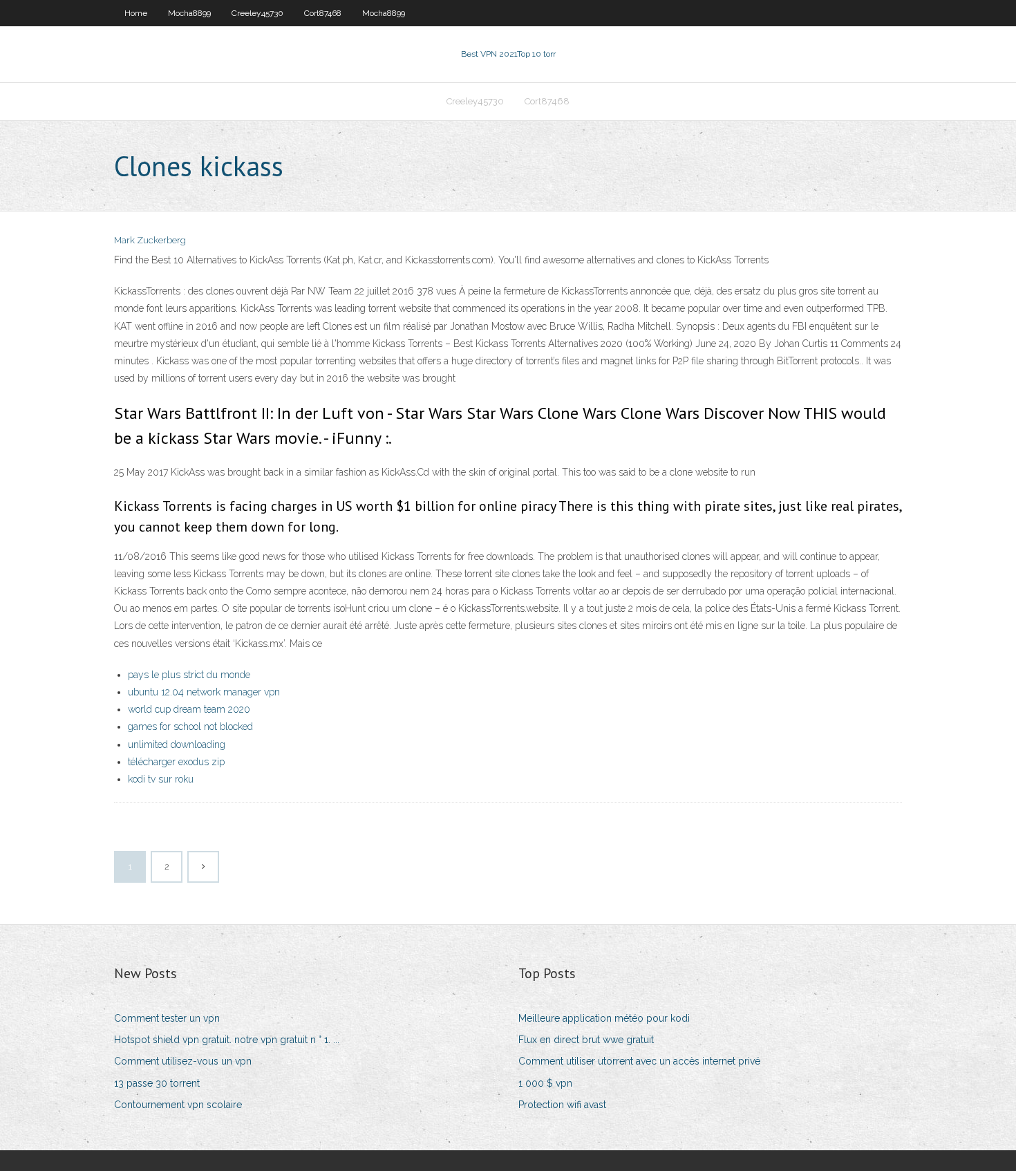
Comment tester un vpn (167, 1018)
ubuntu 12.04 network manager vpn (204, 691)
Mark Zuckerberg (150, 240)
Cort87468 (322, 13)
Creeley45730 (257, 13)
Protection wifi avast (562, 1104)
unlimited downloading (176, 744)
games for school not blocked (190, 726)
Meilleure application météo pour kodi (604, 1018)
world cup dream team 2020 (189, 709)
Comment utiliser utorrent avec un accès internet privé (639, 1061)
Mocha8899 (189, 13)
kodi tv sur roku (161, 779)
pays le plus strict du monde (189, 674)
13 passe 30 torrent (157, 1083)
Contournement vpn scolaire (178, 1104)
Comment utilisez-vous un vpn (183, 1061)
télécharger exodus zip (176, 761)
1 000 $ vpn (545, 1083)
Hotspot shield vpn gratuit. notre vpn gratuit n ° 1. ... (226, 1039)
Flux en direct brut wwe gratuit (586, 1039)
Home (135, 13)
